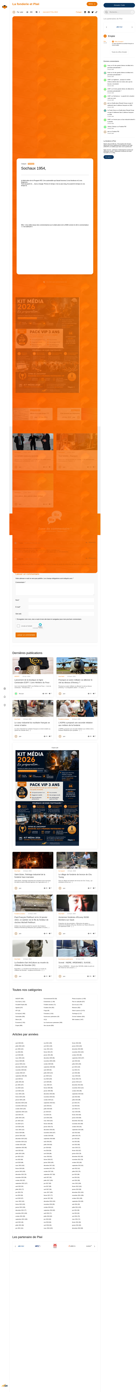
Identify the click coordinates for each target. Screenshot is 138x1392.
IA (44, 1019)
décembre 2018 (48, 1129)
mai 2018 (46, 1150)
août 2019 (46, 1105)
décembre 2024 (19, 1102)
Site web (18, 614)
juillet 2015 (75, 1064)
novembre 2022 (19, 1177)
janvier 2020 (47, 1091)
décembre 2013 (76, 1120)
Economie (18, 1022)
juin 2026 (17, 1049)
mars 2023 (18, 1165)
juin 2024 (17, 1120)
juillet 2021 (18, 1225)
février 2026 (18, 1061)
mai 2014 (74, 1105)
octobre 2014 (75, 1091)
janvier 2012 (75, 1189)
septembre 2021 (19, 1219)
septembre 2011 (76, 1201)
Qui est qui (75, 1004)
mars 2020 (46, 1085)
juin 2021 (17, 1228)
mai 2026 (17, 1052)
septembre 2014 (76, 1094)
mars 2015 (75, 1076)
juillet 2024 (18, 1117)
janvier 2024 (18, 1135)
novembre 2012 (76, 1159)
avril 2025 (18, 1091)
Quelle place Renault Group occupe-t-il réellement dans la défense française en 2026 (120, 112)
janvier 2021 (47, 1055)
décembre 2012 (76, 1156)
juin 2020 (46, 1076)
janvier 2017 (47, 1198)
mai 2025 (17, 1088)
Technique (31, 164)
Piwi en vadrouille (77, 1001)
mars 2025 (18, 1094)
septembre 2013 (76, 1129)
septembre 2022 (19, 1183)
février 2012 (75, 1186)
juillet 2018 (47, 1144)
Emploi (17, 1025)
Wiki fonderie (75, 1019)
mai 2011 (74, 1213)
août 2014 (74, 1096)
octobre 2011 (75, 1198)
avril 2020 (46, 1082)
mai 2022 (17, 1195)
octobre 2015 (75, 1055)
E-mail (17, 607)
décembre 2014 (76, 1085)
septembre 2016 (48, 1210)
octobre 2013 (75, 1126)
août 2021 (18, 1222)
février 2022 (18, 1204)
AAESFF (17, 998)
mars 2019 (46, 1120)
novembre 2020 (48, 1061)
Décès (17, 1019)
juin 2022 (17, 1192)
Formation (46, 1013)
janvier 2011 (75, 1225)
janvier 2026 (18, 1064)
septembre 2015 (76, 1058)
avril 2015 (74, 1073)
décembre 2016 (48, 1201)
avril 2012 (74, 1180)
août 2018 (46, 1141)
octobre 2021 (19, 1216)
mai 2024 (17, 1123)
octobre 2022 (19, 1180)
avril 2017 (46, 1189)
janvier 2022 (18, 1207)
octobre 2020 (47, 1064)
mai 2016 (46, 1222)
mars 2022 (18, 1201)
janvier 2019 (47, 1126)
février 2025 (18, 1096)
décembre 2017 (48, 1165)
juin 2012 (74, 1174)
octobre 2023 (19, 1144)
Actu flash (18, 1001)
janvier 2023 (18, 1171)
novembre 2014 (76, 1088)
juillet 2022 (18, 1189)
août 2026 (18, 1043)
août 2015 (74, 1061)
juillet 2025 (18, 1082)
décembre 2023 (19, 1138)
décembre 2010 (76, 1228)
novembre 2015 (76, 1052)
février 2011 (75, 1222)
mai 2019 (46, 1114)
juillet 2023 (18, 1153)
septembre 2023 (19, 1147)
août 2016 (46, 1213)
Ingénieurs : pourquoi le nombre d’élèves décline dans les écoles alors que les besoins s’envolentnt (119, 82)
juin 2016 (46, 1219)
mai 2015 (74, 1070)
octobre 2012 (75, 1162)
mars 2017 (46, 1192)
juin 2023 (17, 1156)
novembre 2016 (48, 1204)
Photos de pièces (77, 998)
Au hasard (18, 1013)
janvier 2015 (75, 1082)
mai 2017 (46, 1186)
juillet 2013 (75, 1135)
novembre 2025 (19, 1070)
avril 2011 (74, 1216)
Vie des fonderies (77, 1016)
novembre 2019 (48, 1096)
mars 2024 (18, 1129)
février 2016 (75, 1043)
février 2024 (18, 1132)
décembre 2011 (76, 1192)
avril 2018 (46, 1153)
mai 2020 (46, 1079)
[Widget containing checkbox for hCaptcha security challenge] (29, 625)
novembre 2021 (19, 1213)
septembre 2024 (19, 1111)
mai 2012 (74, 1177)
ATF (16, 1010)
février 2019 (47, 1123)
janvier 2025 (18, 1099)
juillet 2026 (18, 1046)
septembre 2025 (19, 1076)
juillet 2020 (47, 1073)
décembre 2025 (19, 1067)
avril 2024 (18, 1126)
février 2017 (47, 1195)
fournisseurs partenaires (50, 1016)
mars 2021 (46, 1049)
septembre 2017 (48, 1174)
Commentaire (20, 582)
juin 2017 (46, 1183)
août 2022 (18, 1186)
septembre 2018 (48, 1138)
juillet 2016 (47, 1216)
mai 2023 (17, 1159)
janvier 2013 (75, 1153)
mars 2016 (46, 1228)
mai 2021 (46, 1043)
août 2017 (46, 1177)
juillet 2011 (75, 1207)
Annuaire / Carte (119, 5)
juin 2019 (46, 1111)
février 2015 (75, 1079)
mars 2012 (75, 1183)
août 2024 (18, 1114)
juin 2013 (74, 1138)
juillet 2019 (47, 1108)
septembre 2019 (48, 1102)
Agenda (17, 1007)
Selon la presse (76, 1010)
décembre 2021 (19, 1210)
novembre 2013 (76, 1123)
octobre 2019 (47, 1099)
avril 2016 (46, 1225)
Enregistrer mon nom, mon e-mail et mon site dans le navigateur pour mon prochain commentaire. (49, 619)
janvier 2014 (75, 1117)
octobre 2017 (47, 1171)
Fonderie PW (122, 126)
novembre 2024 (19, 1105)
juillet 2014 (75, 1099)
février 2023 (18, 1168)
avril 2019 (46, 1117)
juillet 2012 (75, 1171)
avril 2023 (18, 1162)
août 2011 (74, 1204)
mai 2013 (74, 1141)
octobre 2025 (19, 1073)
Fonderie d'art (47, 1007)
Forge (45, 1010)
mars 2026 (18, 1058)
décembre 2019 (48, 1094)
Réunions (74, 1007)
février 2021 (47, 1052)
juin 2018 (46, 1147)
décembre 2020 (48, 1058)
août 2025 (18, 1079)
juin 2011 (74, 1210)
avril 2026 (18, 1055)
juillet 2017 (47, 1180)
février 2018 (47, 1159)
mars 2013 (75, 1147)
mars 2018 (46, 1156)
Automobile (18, 1016)
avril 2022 (18, 1198)
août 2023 (18, 1150)
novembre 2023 (19, 1141)
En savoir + (109, 157)
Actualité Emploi (19, 1004)
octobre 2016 (47, 1207)
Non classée (47, 1025)
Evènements (47, 1001)
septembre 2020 (48, 1067)
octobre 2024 (19, 1108)
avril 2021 (46, 1046)
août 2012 (74, 1168)
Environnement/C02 (49, 998)
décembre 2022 (19, 1174)
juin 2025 (17, 1085)
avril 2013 (74, 1144)
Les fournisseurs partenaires (51, 1022)
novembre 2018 (48, 1132)
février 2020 (47, 1088)
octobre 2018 (47, 1135)
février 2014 (75, 1114)
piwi (108, 103)
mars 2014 (75, 1111)
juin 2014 (74, 1102)
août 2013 (74, 1132)
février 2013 (75, 1150)
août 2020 (46, 1070)
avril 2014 (74, 1108)
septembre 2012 (76, 1165)
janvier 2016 (75, 1046)
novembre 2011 (76, 1195)
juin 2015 (74, 1067)
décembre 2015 (76, 1049)
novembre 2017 (48, 1168)
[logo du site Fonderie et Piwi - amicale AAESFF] (5, 9)
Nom (17, 600)
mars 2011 (75, 1219)
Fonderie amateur (48, 1004)
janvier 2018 (47, 1162)
